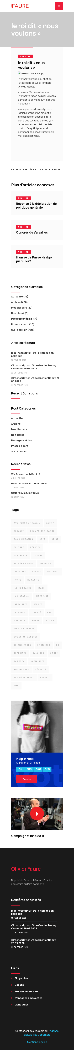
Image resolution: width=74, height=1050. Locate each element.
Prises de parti (20, 324)
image (41, 588)
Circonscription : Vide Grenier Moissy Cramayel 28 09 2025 (33, 367)
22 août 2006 (17, 487)
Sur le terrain (19, 329)
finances (45, 564)
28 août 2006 (17, 497)
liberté (36, 612)
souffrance (21, 669)
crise (55, 539)
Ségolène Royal (24, 677)
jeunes (38, 604)
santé (54, 653)
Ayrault (19, 531)
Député (19, 984)
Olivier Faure (22, 645)
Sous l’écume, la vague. (25, 492)
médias (50, 621)
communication (23, 539)
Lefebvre (19, 612)
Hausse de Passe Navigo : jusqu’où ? (34, 259)
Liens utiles (21, 1004)
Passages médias (21, 318)
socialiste (37, 661)
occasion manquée (26, 637)
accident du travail (27, 523)
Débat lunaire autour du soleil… (30, 483)
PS (57, 645)
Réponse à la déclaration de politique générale (36, 205)
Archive (25, 56)
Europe (38, 555)
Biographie (21, 978)
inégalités (21, 604)
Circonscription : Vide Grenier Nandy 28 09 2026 (35, 379)
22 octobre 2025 (19, 373)
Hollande (53, 572)
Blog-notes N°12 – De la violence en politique (32, 354)
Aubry (50, 523)
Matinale (19, 621)
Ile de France (22, 588)
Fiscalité (20, 572)
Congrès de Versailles (32, 232)
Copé (42, 539)
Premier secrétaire (26, 991)
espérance (21, 555)
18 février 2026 (18, 360)
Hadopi (36, 572)
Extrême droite (24, 564)
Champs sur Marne (42, 531)
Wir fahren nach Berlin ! (25, 474)
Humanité (33, 580)
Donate (27, 779)
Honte (17, 580)
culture (19, 547)
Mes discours (19, 307)
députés (35, 547)
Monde (35, 621)
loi (49, 612)
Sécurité (41, 669)
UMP (16, 686)
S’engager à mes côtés (28, 998)
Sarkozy (19, 661)
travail (45, 677)
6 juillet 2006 (18, 478)
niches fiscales (24, 629)
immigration (21, 596)
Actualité (17, 296)
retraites (20, 653)
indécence (42, 596)
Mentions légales (37, 1042)
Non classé (17, 313)
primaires (43, 645)
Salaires (38, 653)
